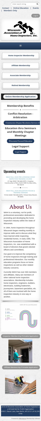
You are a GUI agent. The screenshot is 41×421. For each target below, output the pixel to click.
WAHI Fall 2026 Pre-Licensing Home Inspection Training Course (20, 178)
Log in (35, 16)
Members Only (10, 10)
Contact (5, 8)
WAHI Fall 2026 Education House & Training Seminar (20, 192)
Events (36, 8)
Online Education (21, 8)
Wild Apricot (22, 418)
